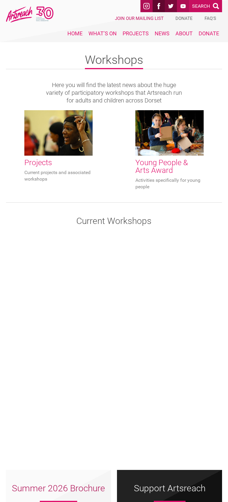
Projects (136, 33)
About (184, 33)
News (162, 33)
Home (75, 33)
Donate (209, 33)
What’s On (102, 33)
